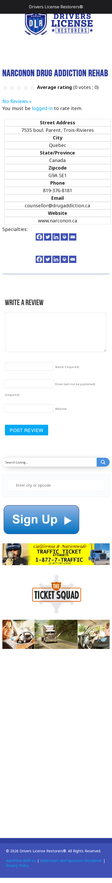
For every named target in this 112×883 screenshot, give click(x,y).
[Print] (64, 237)
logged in (42, 108)
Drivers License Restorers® (56, 7)
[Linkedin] (56, 237)
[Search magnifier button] (103, 462)
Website (61, 409)
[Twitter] (47, 237)
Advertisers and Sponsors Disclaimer (71, 860)
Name (67, 367)
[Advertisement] (41, 748)
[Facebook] (39, 237)
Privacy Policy (17, 865)
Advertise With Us (21, 860)
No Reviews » (17, 101)
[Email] (72, 237)
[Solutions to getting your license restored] (58, 22)
